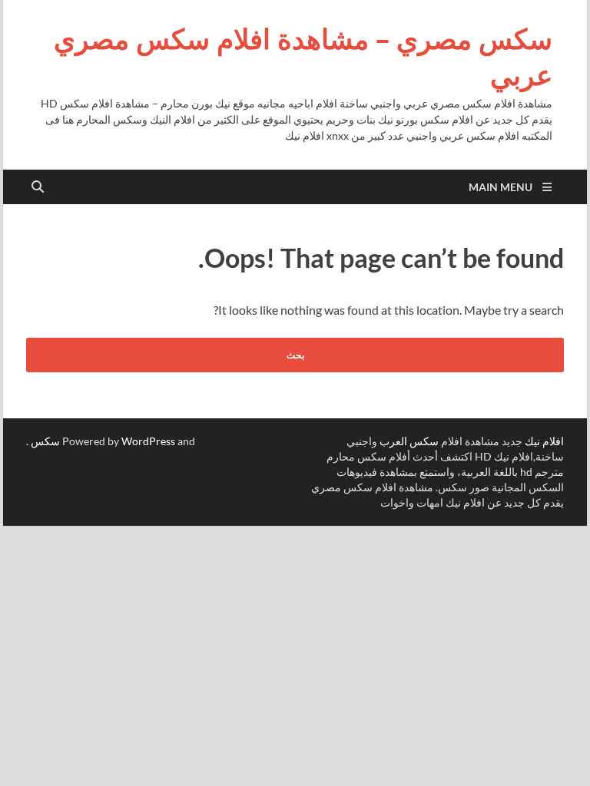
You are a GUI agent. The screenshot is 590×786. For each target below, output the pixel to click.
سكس (45, 440)
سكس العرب (409, 440)
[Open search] (37, 187)
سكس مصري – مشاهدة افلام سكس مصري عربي (303, 57)
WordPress (148, 440)
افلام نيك (544, 440)
